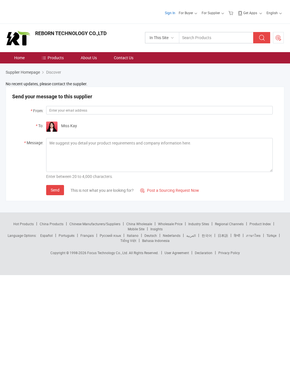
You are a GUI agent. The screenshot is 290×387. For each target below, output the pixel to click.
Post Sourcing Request (278, 37)
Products (56, 57)
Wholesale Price (170, 224)
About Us (89, 57)
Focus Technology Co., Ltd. (108, 252)
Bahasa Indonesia (156, 240)
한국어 (207, 235)
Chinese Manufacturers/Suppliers (94, 224)
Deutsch (150, 235)
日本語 (223, 235)
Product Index (260, 224)
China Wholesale (139, 224)
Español (46, 235)
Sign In (170, 12)
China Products (51, 224)
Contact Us (123, 57)
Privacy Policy (229, 252)
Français (87, 235)
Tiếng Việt (128, 240)
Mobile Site (136, 229)
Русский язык (110, 235)
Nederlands (171, 235)
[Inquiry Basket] (231, 12)
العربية (191, 235)
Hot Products (23, 224)
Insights (156, 229)
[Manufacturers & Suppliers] (42, 11)
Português (66, 235)
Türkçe (271, 235)
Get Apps (250, 12)
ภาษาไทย (253, 235)
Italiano (132, 235)
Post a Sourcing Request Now (169, 190)
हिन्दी (237, 235)
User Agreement (177, 252)
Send (55, 190)
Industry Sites (198, 224)
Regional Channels (229, 224)
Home (19, 57)
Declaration (203, 252)
